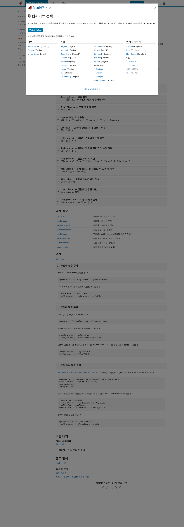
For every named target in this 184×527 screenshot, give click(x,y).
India (128, 50)
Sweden (96, 61)
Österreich (97, 54)
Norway (96, 50)
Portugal (97, 58)
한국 (128, 73)
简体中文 (132, 61)
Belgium (63, 46)
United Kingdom (100, 80)
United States (33, 54)
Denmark (64, 50)
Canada (31, 50)
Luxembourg (65, 76)
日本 (128, 69)
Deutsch (99, 69)
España (63, 58)
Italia (62, 73)
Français (99, 76)
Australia (130, 46)
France (63, 65)
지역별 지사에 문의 (92, 89)
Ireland (63, 69)
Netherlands (98, 46)
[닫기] (155, 8)
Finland (63, 61)
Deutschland (65, 54)
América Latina (34, 46)
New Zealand (132, 54)
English (99, 73)
